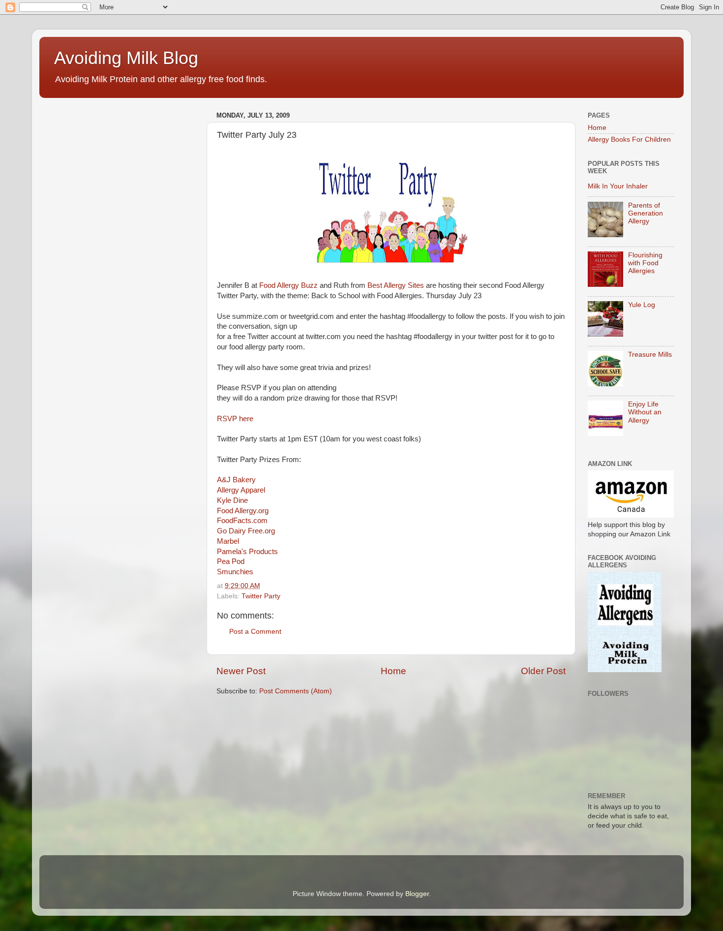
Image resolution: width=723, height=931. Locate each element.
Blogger (417, 894)
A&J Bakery (236, 480)
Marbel (228, 541)
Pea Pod (230, 561)
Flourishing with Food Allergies (645, 263)
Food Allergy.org (243, 511)
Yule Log (641, 305)
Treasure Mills (650, 354)
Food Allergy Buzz (288, 285)
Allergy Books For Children (629, 139)
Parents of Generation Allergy (645, 213)
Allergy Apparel (241, 490)
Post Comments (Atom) (295, 691)
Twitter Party (260, 596)
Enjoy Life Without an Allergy (645, 412)
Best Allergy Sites (395, 285)
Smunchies (235, 572)
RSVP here (235, 419)
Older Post (543, 671)
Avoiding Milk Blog (126, 58)
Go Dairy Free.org (246, 531)
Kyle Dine (232, 500)
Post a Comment (255, 631)
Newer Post (241, 671)
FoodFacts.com (242, 521)
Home (393, 671)
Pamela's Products (247, 552)
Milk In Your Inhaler (618, 186)
